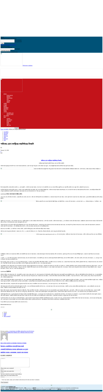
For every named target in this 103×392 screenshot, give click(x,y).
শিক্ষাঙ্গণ (5, 110)
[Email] (24, 155)
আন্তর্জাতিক (6, 107)
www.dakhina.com (10, 386)
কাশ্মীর (5, 315)
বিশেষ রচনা (9, 121)
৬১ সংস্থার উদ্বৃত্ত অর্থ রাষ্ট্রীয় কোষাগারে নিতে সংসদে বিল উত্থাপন (21, 331)
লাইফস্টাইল (6, 109)
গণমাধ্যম (8, 118)
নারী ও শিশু (9, 125)
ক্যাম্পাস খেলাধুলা (10, 114)
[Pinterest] (13, 155)
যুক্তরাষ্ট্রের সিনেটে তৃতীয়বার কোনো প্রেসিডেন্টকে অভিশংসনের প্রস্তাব (19, 332)
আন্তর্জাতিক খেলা (10, 113)
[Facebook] (3, 155)
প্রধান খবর (6, 136)
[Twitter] (8, 155)
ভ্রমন (5, 140)
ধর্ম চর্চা (8, 124)
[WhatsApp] (19, 155)
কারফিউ (5, 313)
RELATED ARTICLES (7, 343)
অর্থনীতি (5, 103)
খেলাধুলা (5, 111)
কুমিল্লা (8, 102)
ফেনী (8, 99)
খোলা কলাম (6, 133)
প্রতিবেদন (5, 134)
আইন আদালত (9, 119)
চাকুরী (8, 122)
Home (2, 129)
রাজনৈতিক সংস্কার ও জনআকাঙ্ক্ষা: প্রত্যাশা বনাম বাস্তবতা (14, 352)
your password (18, 41)
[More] (35, 155)
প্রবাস (5, 137)
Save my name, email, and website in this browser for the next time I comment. (21, 379)
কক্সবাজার (8, 96)
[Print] (30, 155)
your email (17, 49)
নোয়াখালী (8, 100)
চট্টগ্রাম (5, 94)
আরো (5, 117)
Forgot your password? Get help (8, 44)
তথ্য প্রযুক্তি (6, 115)
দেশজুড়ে (5, 105)
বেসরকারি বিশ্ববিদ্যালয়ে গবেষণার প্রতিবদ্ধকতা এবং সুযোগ (14, 349)
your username (18, 40)
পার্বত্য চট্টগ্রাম (9, 98)
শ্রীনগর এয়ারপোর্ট (7, 316)
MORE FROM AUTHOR (19, 343)
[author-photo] (4, 340)
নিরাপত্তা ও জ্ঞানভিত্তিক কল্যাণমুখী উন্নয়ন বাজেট (12, 346)
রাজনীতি (5, 106)
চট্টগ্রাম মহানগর (10, 95)
